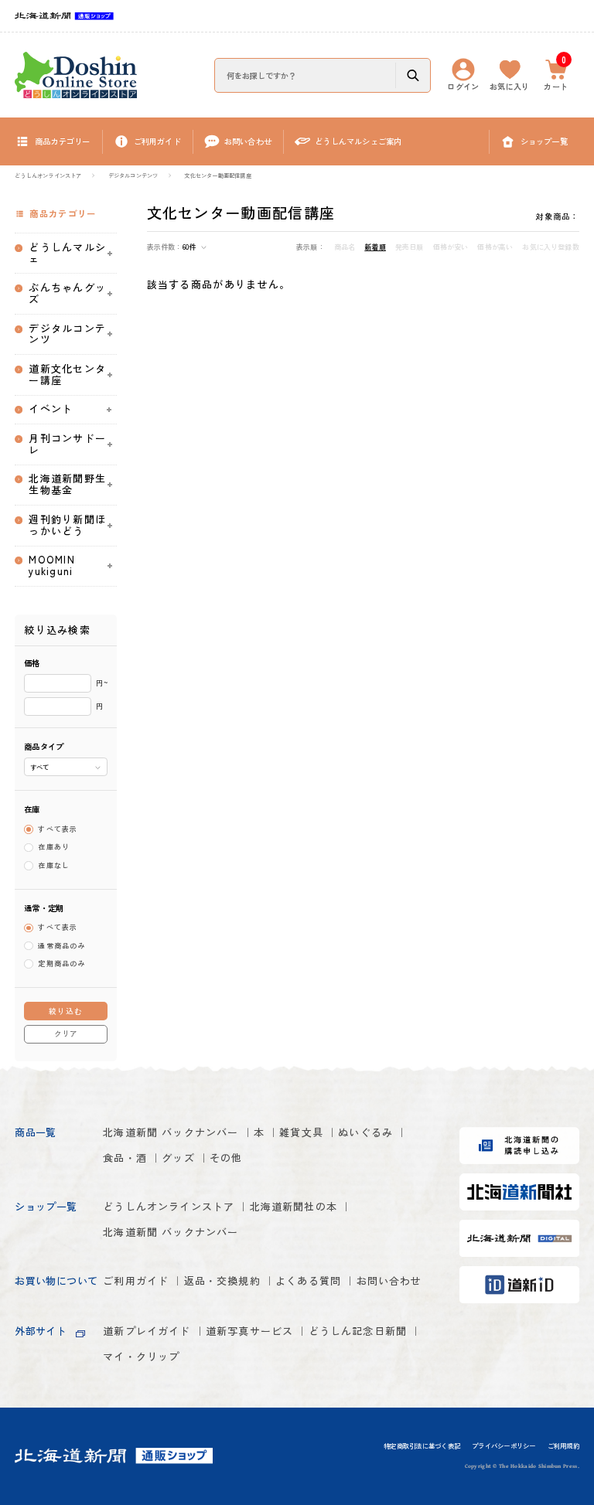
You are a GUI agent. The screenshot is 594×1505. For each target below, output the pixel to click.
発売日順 (409, 247)
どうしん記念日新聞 (358, 1331)
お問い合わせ (389, 1280)
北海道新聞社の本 (293, 1206)
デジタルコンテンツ (133, 175)
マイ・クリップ (141, 1356)
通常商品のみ (62, 945)
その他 (226, 1158)
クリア (65, 1033)
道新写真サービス (249, 1331)
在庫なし (54, 865)
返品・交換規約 (222, 1280)
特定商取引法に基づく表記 (422, 1446)
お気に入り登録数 (550, 247)
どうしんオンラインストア (48, 175)
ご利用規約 (563, 1446)
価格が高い (495, 247)
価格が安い (451, 247)
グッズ (178, 1158)
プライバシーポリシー (503, 1446)
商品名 (345, 247)
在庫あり (54, 847)
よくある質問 (308, 1280)
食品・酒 (125, 1158)
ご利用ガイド (136, 1280)
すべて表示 (58, 829)
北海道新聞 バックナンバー (170, 1132)
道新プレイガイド (146, 1331)
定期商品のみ (62, 963)
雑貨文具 (301, 1132)
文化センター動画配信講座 (217, 175)
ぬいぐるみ (365, 1132)
